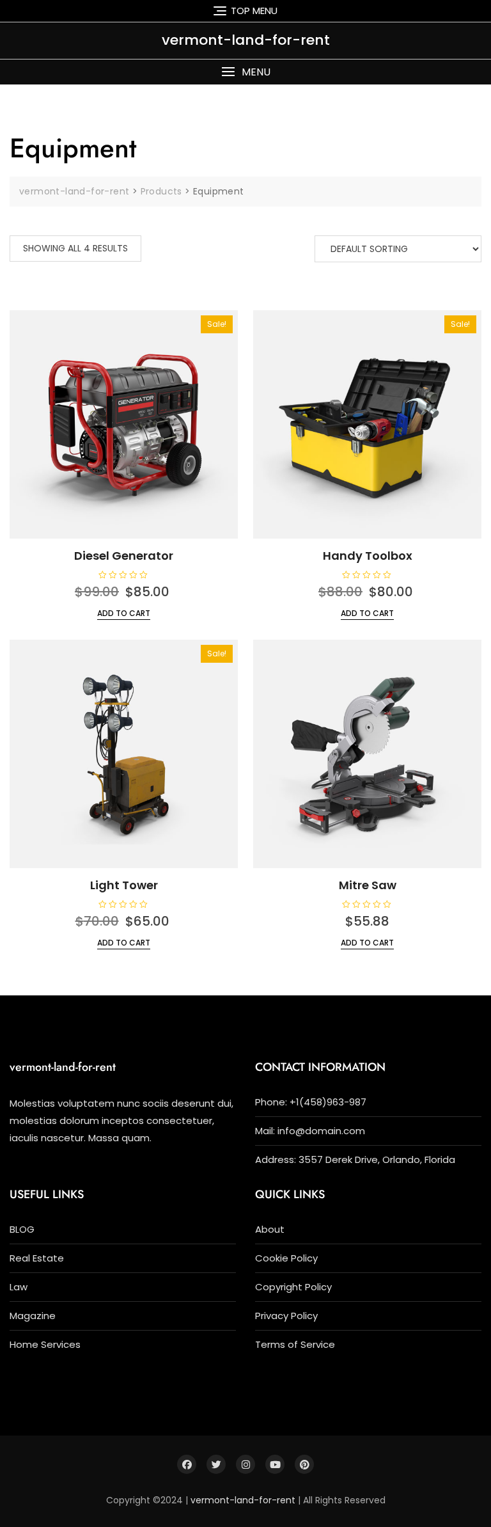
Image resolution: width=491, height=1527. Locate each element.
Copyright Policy (293, 1287)
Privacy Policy (286, 1315)
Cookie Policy (286, 1258)
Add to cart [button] (123, 613)
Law (18, 1287)
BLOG (22, 1229)
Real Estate (37, 1258)
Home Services (45, 1344)
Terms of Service (295, 1344)
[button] (245, 72)
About (269, 1229)
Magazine (33, 1315)
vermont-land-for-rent (246, 40)
